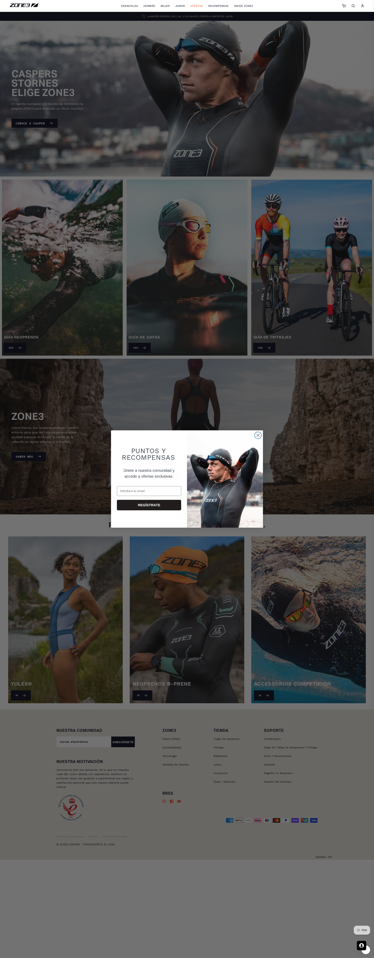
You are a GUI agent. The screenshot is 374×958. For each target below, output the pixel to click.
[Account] (362, 6)
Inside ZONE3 (243, 5)
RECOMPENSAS (218, 5)
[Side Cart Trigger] (344, 6)
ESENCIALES (129, 5)
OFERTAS (196, 5)
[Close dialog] (258, 435)
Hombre (149, 5)
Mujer (165, 5)
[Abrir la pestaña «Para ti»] (361, 945)
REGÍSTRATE (149, 505)
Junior (180, 5)
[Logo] (24, 6)
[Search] (353, 6)
